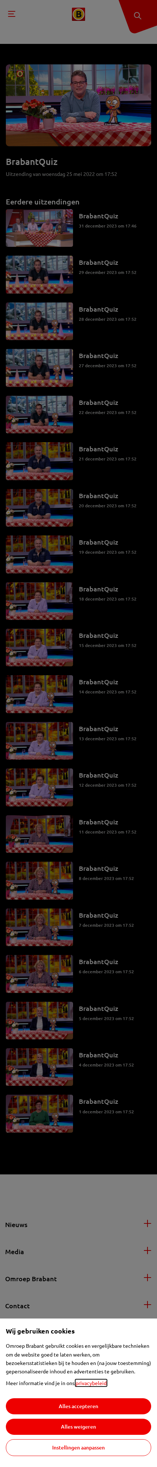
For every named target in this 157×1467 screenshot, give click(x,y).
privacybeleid (91, 1383)
